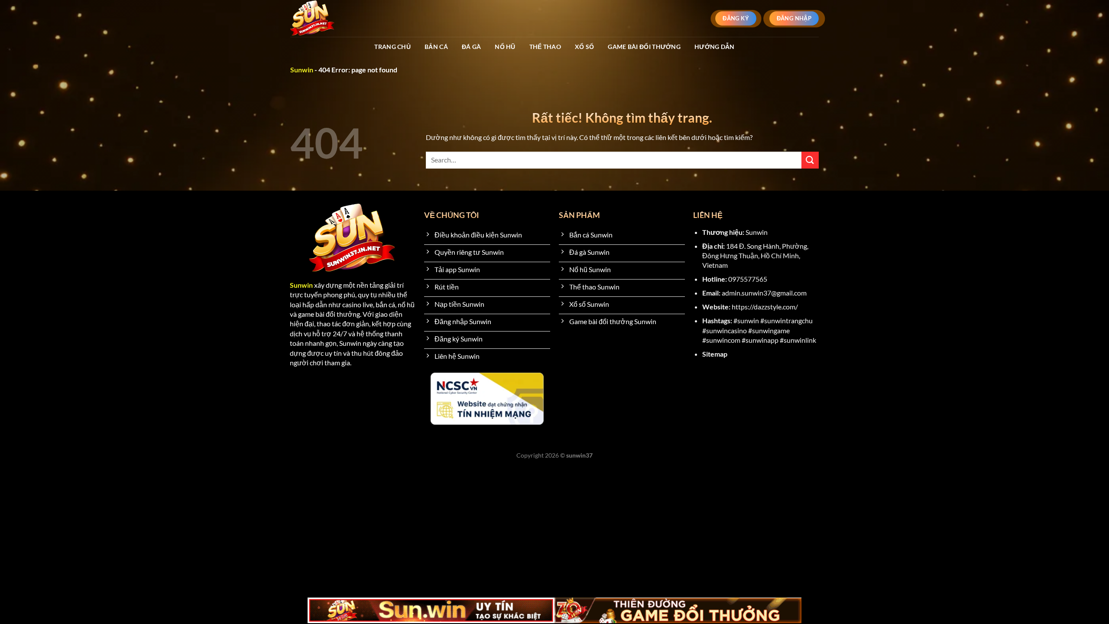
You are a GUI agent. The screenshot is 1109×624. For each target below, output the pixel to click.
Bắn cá (436, 46)
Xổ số (584, 46)
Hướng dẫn (714, 46)
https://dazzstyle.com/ (765, 306)
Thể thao (545, 46)
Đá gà (471, 46)
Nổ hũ (505, 46)
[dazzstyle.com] (327, 18)
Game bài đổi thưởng (644, 46)
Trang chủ (392, 46)
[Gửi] (810, 160)
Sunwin (301, 69)
